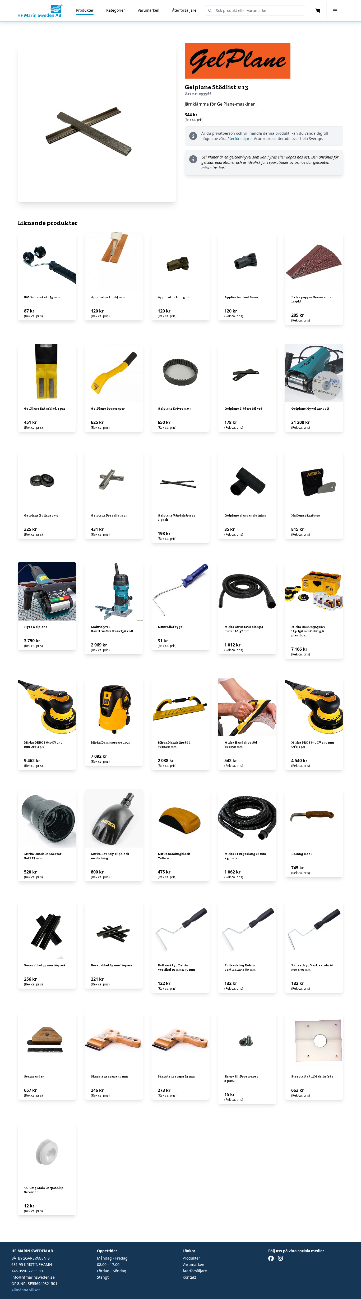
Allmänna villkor (25, 1289)
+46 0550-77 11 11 (27, 1270)
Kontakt (189, 1277)
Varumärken (148, 10)
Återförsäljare (184, 10)
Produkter (85, 10)
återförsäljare (240, 138)
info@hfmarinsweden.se (33, 1277)
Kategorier (115, 10)
